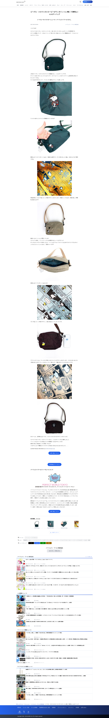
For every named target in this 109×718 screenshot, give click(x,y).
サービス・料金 (26, 707)
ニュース (56, 540)
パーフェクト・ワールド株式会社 (72, 24)
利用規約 (54, 707)
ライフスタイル (80, 5)
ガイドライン (71, 707)
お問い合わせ (83, 707)
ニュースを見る (88, 556)
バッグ (74, 540)
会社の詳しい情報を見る (54, 550)
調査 (91, 5)
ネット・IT (63, 5)
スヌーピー (51, 540)
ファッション (69, 5)
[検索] (80, 2)
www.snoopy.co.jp (50, 448)
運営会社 (19, 707)
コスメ (74, 5)
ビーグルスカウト (80, 540)
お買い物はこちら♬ (54, 453)
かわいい (30, 540)
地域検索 (21, 5)
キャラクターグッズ (37, 540)
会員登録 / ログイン (88, 1)
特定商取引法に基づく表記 (44, 707)
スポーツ (31, 5)
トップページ (20, 704)
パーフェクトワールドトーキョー (65, 540)
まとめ (85, 540)
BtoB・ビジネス (45, 5)
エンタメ (26, 5)
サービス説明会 (34, 707)
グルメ (58, 5)
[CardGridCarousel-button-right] (78, 525)
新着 (18, 5)
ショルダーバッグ (45, 540)
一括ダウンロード (55, 532)
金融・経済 (86, 5)
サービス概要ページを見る (99, 715)
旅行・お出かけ (52, 5)
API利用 (77, 707)
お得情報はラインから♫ (54, 464)
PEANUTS (25, 540)
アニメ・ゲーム (37, 5)
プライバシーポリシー (62, 707)
